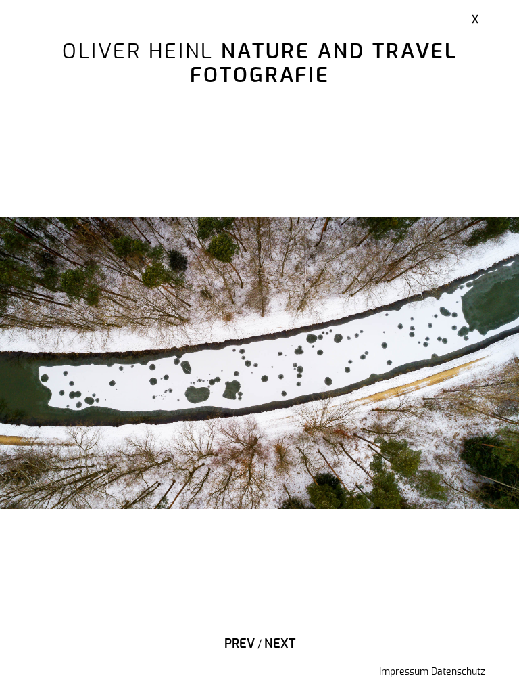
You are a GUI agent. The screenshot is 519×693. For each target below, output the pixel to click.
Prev (239, 644)
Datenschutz (458, 672)
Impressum (403, 672)
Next (279, 644)
